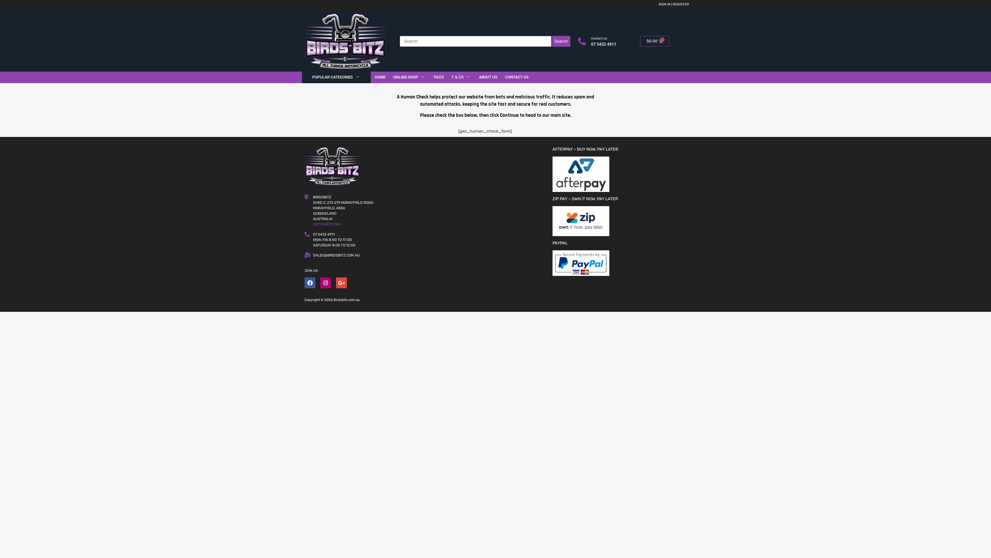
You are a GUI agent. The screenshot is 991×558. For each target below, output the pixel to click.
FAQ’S (439, 77)
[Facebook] (310, 282)
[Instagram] (325, 282)
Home (380, 77)
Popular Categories (332, 77)
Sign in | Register (674, 4)
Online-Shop (405, 77)
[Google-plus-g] (341, 282)
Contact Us (517, 77)
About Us (488, 77)
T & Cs (457, 77)
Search (561, 41)
